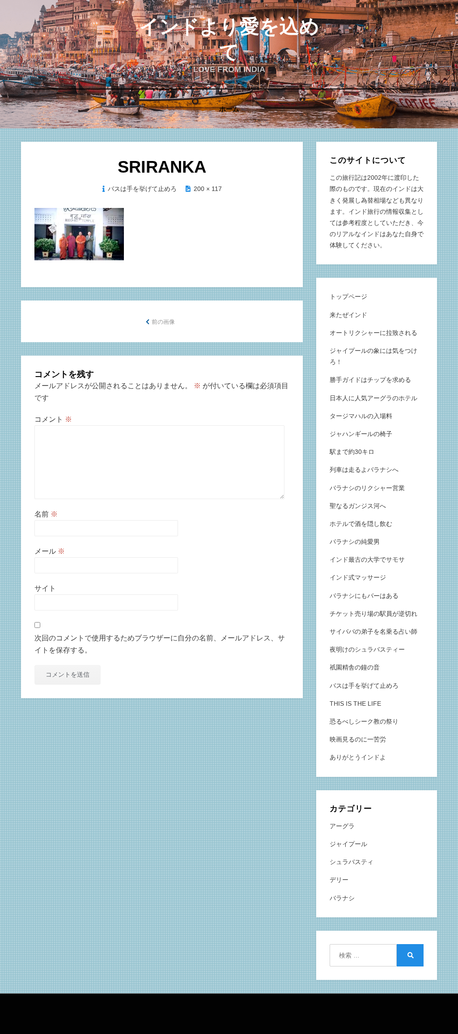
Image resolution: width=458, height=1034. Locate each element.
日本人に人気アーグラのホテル (373, 398)
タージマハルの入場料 (361, 416)
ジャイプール (348, 844)
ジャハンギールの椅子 (361, 433)
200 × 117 (208, 188)
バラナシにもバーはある (364, 595)
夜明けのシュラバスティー (367, 649)
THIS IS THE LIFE (355, 703)
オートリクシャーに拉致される (373, 332)
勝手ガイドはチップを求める (370, 379)
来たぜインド (348, 314)
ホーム (229, 109)
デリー (339, 879)
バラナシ (342, 898)
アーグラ (342, 826)
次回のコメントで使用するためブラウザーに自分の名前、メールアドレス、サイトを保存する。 (159, 644)
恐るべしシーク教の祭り (364, 721)
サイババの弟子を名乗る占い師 (373, 631)
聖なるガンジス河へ (358, 505)
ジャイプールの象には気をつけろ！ (373, 356)
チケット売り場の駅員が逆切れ (373, 613)
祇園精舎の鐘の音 (355, 667)
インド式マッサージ (358, 577)
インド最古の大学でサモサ (367, 559)
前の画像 (163, 321)
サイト (45, 588)
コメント (53, 419)
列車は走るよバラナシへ (364, 469)
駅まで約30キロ (352, 451)
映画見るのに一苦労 (358, 739)
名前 (46, 514)
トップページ (348, 296)
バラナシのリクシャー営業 (367, 488)
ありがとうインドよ (358, 757)
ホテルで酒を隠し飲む (361, 523)
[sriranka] (79, 233)
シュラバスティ (351, 861)
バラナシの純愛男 (355, 541)
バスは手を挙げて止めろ (142, 188)
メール (49, 551)
